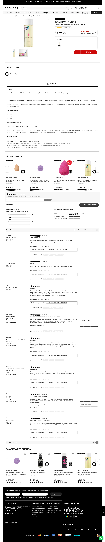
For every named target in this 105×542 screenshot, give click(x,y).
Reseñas (65, 28)
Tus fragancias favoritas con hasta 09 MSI (39, 1)
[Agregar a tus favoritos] (49, 19)
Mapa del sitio (51, 512)
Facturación (35, 517)
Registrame (56, 494)
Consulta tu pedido (37, 506)
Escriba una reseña (90, 205)
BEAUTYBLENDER (65, 22)
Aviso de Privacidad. (48, 497)
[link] (59, 27)
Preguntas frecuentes (38, 510)
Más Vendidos (9, 515)
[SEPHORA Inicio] (11, 8)
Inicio (7, 16)
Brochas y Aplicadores (22, 16)
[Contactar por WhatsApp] (101, 538)
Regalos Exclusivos (10, 520)
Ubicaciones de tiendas (38, 512)
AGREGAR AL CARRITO (88, 52)
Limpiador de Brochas (35, 16)
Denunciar (59, 254)
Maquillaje (12, 16)
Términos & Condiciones (38, 508)
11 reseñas (23, 194)
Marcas (96, 12)
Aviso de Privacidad (52, 508)
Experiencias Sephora (11, 522)
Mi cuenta (92, 8)
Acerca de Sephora (52, 506)
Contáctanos (35, 519)
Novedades (8, 518)
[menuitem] (8, 12)
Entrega (34, 514)
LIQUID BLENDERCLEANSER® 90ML (57, 249)
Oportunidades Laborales (54, 510)
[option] (14, 53)
